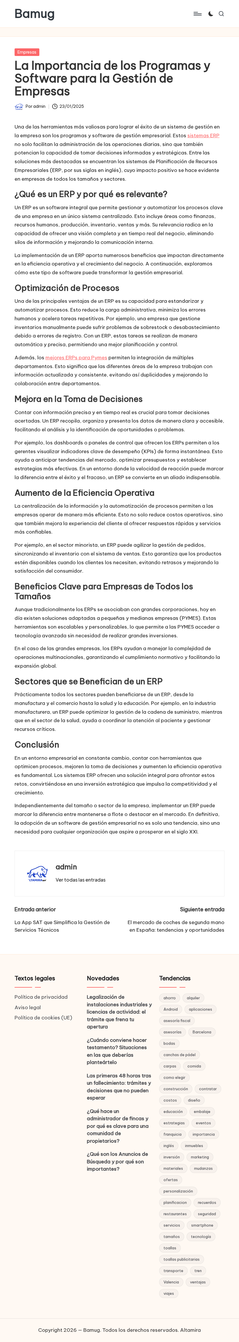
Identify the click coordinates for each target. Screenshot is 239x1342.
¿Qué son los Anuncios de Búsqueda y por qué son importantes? (117, 1161)
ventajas (198, 1282)
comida (194, 1066)
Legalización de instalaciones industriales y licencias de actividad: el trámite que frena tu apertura (119, 1012)
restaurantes (175, 1213)
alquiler (193, 997)
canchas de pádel (180, 1054)
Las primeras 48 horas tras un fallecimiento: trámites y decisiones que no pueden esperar (119, 1086)
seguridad (207, 1213)
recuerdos (207, 1202)
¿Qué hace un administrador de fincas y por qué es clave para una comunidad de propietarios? (118, 1126)
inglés (169, 1145)
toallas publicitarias (182, 1259)
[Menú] (197, 14)
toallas (170, 1248)
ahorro (170, 997)
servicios (172, 1225)
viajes (169, 1293)
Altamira (190, 1330)
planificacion (175, 1202)
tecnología (201, 1236)
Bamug (35, 13)
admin (66, 866)
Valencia (171, 1282)
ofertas (171, 1179)
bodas (169, 1043)
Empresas (26, 52)
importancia (204, 1134)
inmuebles (194, 1145)
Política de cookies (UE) (43, 1017)
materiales (173, 1168)
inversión (172, 1157)
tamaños (172, 1236)
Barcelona (202, 1032)
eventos (203, 1123)
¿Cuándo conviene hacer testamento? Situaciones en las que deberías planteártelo (117, 1051)
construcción (176, 1088)
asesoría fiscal (177, 1020)
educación (173, 1111)
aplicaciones (200, 1009)
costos (170, 1100)
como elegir (174, 1077)
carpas (170, 1066)
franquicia (173, 1134)
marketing (200, 1157)
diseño (194, 1100)
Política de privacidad (41, 997)
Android (171, 1009)
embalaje (202, 1111)
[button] (81, 879)
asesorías (173, 1032)
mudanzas (203, 1168)
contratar (208, 1088)
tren (198, 1270)
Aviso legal (28, 1007)
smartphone (202, 1225)
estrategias (174, 1123)
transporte (173, 1270)
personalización (178, 1191)
